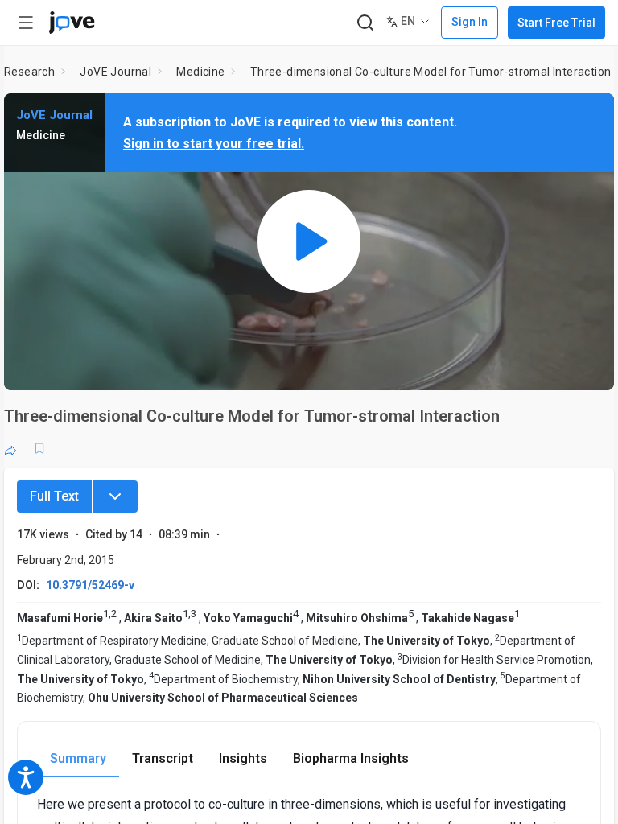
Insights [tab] (243, 758)
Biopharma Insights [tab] (351, 758)
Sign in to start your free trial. (213, 143)
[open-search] (365, 23)
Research (29, 71)
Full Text (54, 496)
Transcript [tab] (162, 758)
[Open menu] (26, 22)
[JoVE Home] (71, 22)
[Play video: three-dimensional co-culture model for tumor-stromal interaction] (309, 241)
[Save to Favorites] (39, 448)
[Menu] (115, 496)
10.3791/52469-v (90, 585)
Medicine (200, 71)
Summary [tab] (78, 758)
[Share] (10, 448)
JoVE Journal (115, 71)
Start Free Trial (556, 22)
